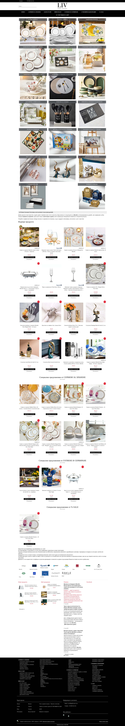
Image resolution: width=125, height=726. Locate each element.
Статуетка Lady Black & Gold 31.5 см (29, 362)
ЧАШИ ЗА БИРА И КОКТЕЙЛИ (25, 691)
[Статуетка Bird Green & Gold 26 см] (51, 349)
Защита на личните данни (45, 706)
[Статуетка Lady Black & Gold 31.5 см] (29, 349)
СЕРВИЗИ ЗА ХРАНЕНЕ (34, 11)
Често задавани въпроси (44, 703)
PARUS (41, 684)
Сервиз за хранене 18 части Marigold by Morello (73, 251)
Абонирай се (22, 609)
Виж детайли (73, 332)
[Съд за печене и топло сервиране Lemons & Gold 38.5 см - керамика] (29, 477)
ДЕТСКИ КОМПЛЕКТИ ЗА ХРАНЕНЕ (27, 664)
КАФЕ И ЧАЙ (47, 11)
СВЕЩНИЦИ (94, 666)
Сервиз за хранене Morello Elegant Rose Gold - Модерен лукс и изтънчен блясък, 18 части (51, 445)
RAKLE (70, 663)
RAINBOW (42, 680)
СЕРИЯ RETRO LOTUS (72, 687)
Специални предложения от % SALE (62, 507)
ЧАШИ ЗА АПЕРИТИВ (24, 688)
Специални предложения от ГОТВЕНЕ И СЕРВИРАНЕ (62, 460)
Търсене (30, 706)
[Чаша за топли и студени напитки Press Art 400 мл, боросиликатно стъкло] (44, 587)
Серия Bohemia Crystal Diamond (74, 665)
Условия (30, 709)
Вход (18, 709)
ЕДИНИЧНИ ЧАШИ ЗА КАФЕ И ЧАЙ (27, 673)
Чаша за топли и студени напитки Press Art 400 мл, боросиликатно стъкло (53, 585)
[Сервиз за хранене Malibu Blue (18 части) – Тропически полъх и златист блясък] (51, 394)
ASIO (41, 669)
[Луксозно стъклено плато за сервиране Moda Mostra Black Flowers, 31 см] (21, 587)
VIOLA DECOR (43, 676)
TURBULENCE (71, 662)
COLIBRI (42, 668)
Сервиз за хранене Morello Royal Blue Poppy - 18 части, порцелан (96, 363)
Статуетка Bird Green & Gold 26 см (51, 362)
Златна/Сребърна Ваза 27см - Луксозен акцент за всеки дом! (73, 326)
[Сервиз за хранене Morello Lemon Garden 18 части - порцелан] (29, 237)
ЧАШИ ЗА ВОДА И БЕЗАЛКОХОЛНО (27, 693)
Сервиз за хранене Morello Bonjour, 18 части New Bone (73, 408)
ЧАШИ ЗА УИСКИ (23, 690)
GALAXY (42, 685)
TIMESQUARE (71, 666)
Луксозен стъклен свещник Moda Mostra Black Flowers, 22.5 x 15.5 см (31, 593)
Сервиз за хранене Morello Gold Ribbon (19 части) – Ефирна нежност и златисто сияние (95, 445)
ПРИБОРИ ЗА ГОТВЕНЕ (72, 674)
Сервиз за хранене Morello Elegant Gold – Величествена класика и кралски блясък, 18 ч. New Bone (29, 445)
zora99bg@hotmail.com (73, 703)
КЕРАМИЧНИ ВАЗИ (96, 672)
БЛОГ (40, 709)
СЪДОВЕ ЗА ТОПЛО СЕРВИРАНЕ (74, 677)
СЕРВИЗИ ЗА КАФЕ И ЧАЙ (25, 674)
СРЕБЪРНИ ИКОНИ (96, 679)
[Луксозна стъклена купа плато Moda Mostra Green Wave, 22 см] (21, 603)
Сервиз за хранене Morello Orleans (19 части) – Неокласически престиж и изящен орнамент (73, 445)
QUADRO (42, 667)
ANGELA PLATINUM (44, 677)
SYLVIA (41, 670)
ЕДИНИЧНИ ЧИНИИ (24, 663)
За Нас (18, 706)
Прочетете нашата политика (49, 721)
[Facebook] (106, 1)
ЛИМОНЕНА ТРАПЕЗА (24, 668)
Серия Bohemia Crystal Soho (74, 667)
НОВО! (23, 11)
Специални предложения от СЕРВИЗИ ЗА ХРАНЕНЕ (62, 377)
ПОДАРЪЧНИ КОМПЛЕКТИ (45, 659)
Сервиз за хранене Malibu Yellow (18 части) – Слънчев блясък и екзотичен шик (29, 408)
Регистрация (19, 711)
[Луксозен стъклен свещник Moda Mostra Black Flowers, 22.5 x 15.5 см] (21, 595)
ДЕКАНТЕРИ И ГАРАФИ (24, 694)
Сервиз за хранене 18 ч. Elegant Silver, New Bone (96, 287)
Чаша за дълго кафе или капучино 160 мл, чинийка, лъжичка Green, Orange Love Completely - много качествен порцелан (54, 600)
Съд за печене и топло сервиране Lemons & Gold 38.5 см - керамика (29, 491)
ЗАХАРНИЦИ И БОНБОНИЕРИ (26, 677)
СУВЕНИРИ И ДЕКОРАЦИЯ (88, 11)
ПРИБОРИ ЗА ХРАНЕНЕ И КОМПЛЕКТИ (76, 679)
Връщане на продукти (44, 711)
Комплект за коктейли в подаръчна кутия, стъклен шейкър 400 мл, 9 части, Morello (74, 363)
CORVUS (42, 673)
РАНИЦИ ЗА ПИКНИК (96, 678)
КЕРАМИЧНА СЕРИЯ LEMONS (98, 659)
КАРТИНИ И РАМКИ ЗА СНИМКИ (99, 677)
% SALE (101, 11)
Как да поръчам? (31, 711)
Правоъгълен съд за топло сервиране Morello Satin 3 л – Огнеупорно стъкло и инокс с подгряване (29, 288)
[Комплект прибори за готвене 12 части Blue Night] (51, 477)
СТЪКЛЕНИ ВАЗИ (95, 674)
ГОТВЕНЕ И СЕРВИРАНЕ (71, 11)
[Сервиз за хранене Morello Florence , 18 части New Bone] (95, 394)
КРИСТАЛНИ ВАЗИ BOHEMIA (45, 662)
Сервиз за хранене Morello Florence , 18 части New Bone (95, 408)
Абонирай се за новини (69, 654)
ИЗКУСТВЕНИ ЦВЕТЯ (96, 675)
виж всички (62, 379)
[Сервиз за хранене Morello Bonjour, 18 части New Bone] (73, 394)
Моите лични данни (103, 721)
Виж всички (66, 655)
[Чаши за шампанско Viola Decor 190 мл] (51, 274)
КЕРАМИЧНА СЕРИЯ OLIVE (97, 661)
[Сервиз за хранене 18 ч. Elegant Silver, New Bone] (95, 274)
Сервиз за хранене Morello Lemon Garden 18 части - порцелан (29, 251)
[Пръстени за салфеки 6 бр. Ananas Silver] (51, 312)
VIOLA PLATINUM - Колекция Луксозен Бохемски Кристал (51, 678)
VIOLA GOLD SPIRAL (44, 683)
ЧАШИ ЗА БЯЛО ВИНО (24, 685)
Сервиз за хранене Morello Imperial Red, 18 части (95, 251)
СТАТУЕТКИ (94, 668)
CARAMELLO (43, 686)
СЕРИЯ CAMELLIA (71, 689)
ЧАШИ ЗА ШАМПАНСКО (25, 687)
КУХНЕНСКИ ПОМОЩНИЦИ (73, 683)
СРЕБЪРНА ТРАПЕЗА (24, 667)
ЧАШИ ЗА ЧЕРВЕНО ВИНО (25, 684)
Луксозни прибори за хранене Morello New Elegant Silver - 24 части (29, 326)
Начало (18, 703)
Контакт (30, 703)
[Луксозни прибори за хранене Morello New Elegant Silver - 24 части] (29, 312)
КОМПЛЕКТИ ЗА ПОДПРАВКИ (74, 684)
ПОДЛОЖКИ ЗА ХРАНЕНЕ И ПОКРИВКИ (76, 680)
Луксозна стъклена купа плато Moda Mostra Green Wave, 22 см (31, 601)
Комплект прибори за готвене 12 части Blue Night (51, 491)
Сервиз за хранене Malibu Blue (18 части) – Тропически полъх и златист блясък (51, 408)
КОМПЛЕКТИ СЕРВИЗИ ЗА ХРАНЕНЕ (27, 661)
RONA (41, 675)
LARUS (70, 659)
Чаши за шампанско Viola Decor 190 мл (51, 287)
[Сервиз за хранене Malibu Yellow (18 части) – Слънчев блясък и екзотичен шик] (29, 394)
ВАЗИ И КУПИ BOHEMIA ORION (75, 664)
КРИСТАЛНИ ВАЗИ (96, 671)
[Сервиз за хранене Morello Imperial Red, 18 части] (95, 237)
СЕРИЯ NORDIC (71, 686)
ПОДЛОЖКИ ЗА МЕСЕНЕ (73, 676)
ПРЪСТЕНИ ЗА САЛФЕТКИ (97, 665)
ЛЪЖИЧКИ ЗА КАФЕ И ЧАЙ (25, 678)
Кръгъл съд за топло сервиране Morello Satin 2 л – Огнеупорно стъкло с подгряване (73, 492)
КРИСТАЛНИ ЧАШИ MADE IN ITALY (47, 661)
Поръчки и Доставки (55, 703)
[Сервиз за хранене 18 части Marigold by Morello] (73, 237)
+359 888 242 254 (30, 1)
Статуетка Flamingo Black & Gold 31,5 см (95, 325)
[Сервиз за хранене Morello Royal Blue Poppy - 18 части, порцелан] (95, 349)
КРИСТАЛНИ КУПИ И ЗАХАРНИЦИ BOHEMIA (49, 664)
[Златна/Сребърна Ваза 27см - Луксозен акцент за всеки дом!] (73, 312)
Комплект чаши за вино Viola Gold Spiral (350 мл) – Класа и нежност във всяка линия (51, 252)
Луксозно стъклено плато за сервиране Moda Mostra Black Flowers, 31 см (31, 586)
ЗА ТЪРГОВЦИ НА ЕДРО (62, 15)
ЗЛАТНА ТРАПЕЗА (23, 666)
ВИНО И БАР (57, 11)
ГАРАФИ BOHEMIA (44, 674)
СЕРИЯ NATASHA (71, 690)
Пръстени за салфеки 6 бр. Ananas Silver (51, 325)
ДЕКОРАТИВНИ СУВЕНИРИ (97, 669)
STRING (41, 679)
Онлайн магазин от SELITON (62, 724)
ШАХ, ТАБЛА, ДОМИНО (97, 681)
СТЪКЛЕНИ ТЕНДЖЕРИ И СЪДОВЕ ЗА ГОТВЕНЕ (77, 671)
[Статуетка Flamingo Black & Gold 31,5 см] (95, 312)
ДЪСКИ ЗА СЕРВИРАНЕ (72, 673)
